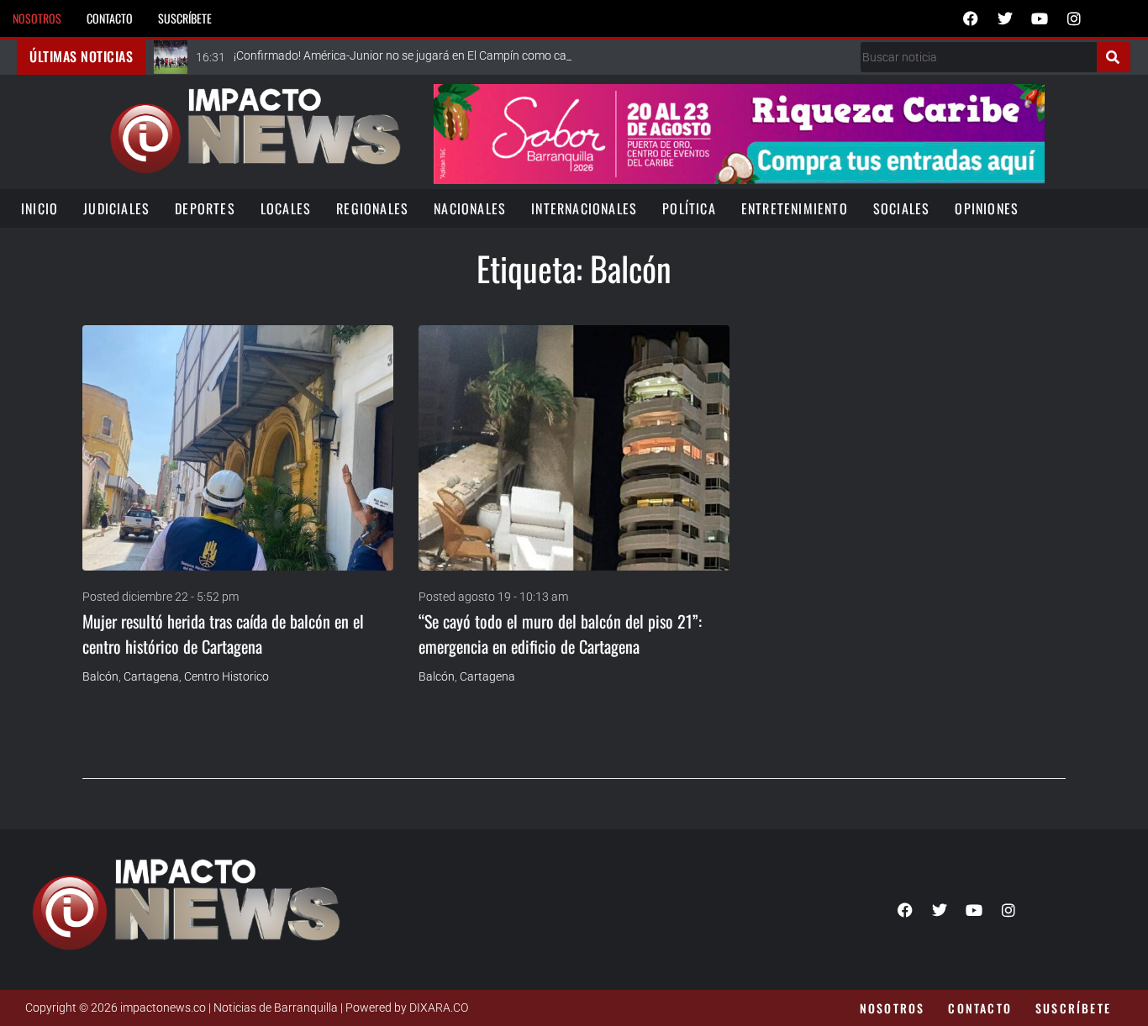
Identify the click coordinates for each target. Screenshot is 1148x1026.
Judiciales (116, 208)
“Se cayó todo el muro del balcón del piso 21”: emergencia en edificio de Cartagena (560, 633)
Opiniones (987, 208)
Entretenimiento (794, 208)
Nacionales (470, 208)
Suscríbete (185, 18)
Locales (286, 208)
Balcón (100, 676)
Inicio (39, 208)
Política (689, 208)
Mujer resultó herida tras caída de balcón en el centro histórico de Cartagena (223, 633)
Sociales (901, 208)
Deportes (205, 208)
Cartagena (151, 676)
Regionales (372, 208)
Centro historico (226, 676)
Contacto (110, 18)
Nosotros (37, 18)
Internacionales (584, 208)
